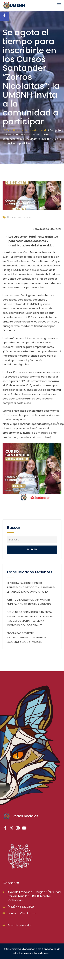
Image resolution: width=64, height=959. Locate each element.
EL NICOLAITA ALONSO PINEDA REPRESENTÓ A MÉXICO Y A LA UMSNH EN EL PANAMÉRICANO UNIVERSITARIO (31, 587)
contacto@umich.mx (22, 913)
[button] (4, 16)
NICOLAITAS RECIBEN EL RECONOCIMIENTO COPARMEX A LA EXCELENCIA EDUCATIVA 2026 (28, 637)
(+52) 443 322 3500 (21, 907)
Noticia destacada (19, 217)
